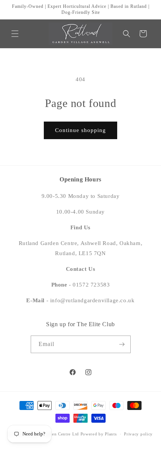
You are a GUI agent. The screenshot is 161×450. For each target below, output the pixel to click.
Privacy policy (138, 434)
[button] (15, 33)
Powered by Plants (98, 434)
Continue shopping (80, 130)
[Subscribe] (122, 344)
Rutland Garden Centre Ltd (52, 434)
